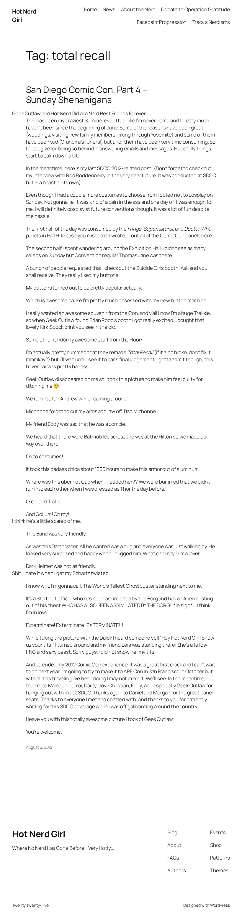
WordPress (220, 905)
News (109, 9)
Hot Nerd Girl (38, 834)
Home (90, 9)
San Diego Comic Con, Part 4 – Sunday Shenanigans (86, 94)
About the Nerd (138, 9)
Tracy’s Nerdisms (211, 22)
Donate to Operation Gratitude (195, 9)
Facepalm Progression (162, 22)
